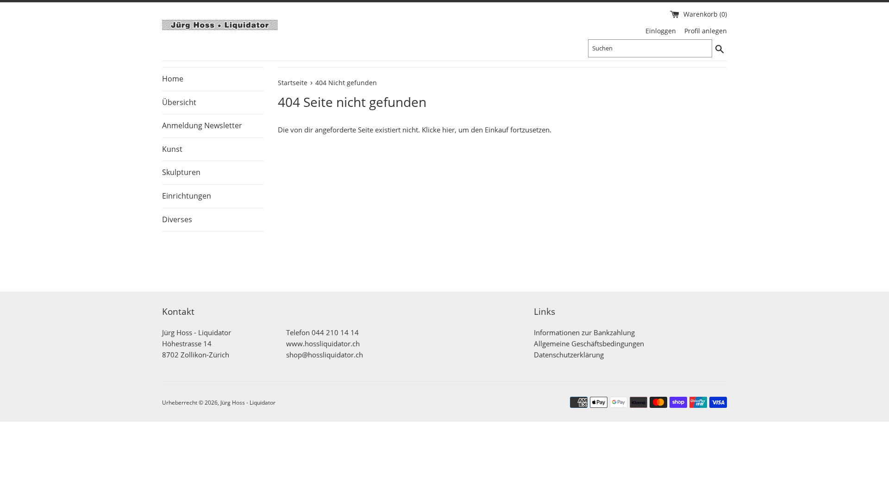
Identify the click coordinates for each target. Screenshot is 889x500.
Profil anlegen (705, 31)
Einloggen (660, 31)
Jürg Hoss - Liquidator (247, 402)
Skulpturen (181, 172)
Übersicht (179, 102)
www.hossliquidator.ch (323, 343)
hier (448, 129)
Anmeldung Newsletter (202, 125)
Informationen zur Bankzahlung (584, 332)
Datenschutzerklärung (569, 354)
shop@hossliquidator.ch (324, 354)
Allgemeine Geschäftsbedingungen (589, 343)
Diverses (177, 219)
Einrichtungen (186, 196)
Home (172, 79)
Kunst (172, 149)
